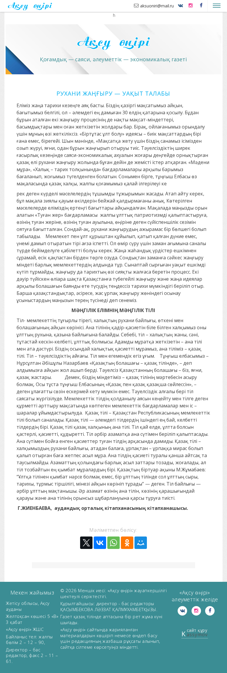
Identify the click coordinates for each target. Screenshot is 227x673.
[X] (86, 543)
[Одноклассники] (127, 543)
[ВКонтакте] (100, 543)
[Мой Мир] (140, 543)
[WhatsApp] (113, 543)
